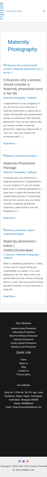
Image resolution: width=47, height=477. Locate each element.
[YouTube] (27, 461)
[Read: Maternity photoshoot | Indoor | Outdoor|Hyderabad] (23, 232)
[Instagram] (23, 461)
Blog (23, 367)
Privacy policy (23, 374)
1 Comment (9, 254)
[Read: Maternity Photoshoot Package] (20, 156)
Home (23, 359)
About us (23, 363)
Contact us (23, 371)
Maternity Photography (14, 98)
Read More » (9, 143)
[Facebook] (19, 461)
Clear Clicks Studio (14, 11)
